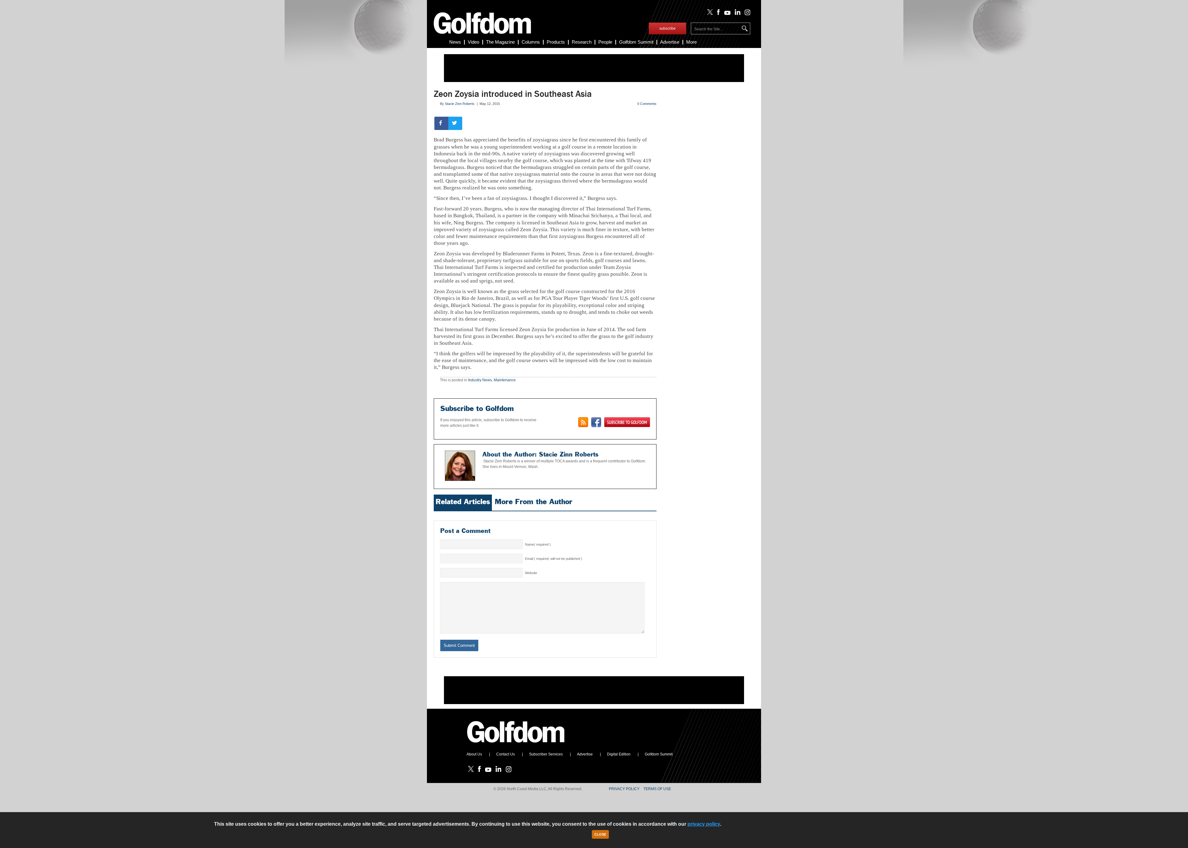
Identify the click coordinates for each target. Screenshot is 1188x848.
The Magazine (500, 42)
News (455, 42)
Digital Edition (619, 754)
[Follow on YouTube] (726, 13)
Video (473, 42)
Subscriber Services (546, 754)
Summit (636, 42)
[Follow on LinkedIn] (736, 13)
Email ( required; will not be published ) (553, 558)
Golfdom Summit (659, 754)
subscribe (667, 28)
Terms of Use (657, 789)
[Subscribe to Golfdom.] (627, 422)
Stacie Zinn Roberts (460, 104)
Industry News (480, 380)
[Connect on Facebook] (596, 422)
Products (556, 42)
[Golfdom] (516, 745)
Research (582, 42)
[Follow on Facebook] (717, 13)
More (691, 42)
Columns (531, 42)
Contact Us (505, 754)
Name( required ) (538, 544)
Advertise (669, 42)
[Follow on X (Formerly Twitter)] (709, 13)
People (605, 42)
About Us (474, 754)
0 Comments (646, 104)
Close (600, 834)
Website (531, 573)
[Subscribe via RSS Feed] (583, 422)
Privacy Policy (624, 789)
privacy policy (703, 824)
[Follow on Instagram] (745, 13)
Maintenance (505, 380)
